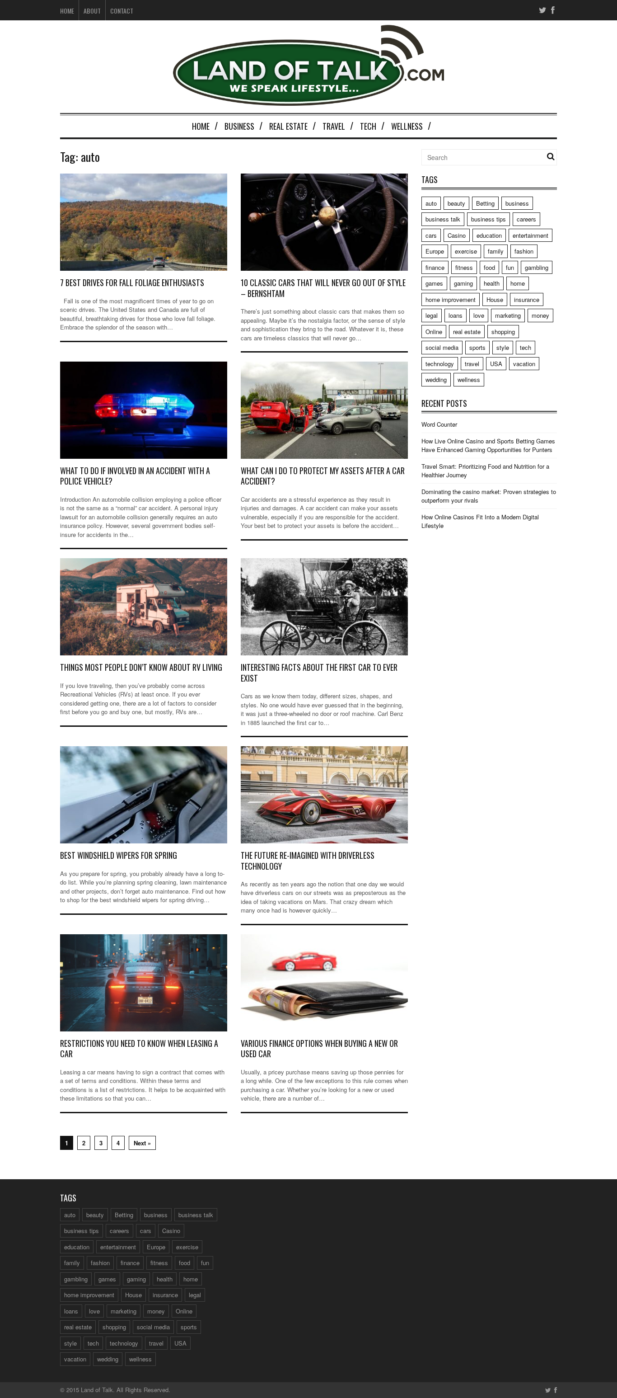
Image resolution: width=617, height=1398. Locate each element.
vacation (524, 363)
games (434, 283)
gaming (463, 283)
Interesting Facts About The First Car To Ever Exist (319, 672)
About (92, 10)
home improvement (450, 299)
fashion (523, 251)
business (517, 203)
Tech (368, 126)
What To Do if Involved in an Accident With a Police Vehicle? (135, 476)
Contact (121, 10)
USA (496, 363)
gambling (536, 267)
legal (431, 315)
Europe (434, 251)
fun (510, 267)
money (540, 315)
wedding (436, 379)
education (489, 235)
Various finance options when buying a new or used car (319, 1048)
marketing (508, 315)
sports (477, 347)
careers (526, 219)
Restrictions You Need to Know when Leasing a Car (139, 1048)
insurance (526, 299)
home (517, 283)
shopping (503, 331)
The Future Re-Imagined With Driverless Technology (307, 860)
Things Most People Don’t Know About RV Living (141, 667)
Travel (334, 126)
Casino (457, 235)
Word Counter (439, 424)
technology (439, 363)
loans (456, 315)
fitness (464, 267)
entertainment (530, 235)
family (496, 251)
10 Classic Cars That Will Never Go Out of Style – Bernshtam (323, 288)
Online (433, 331)
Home (67, 10)
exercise (466, 251)
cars (431, 235)
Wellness (407, 126)
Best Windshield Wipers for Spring (118, 855)
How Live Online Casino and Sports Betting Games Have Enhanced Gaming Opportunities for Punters (488, 445)
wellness (469, 379)
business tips (488, 219)
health (492, 283)
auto (431, 203)
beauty (456, 203)
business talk (442, 219)
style (502, 347)
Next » (142, 1143)
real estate (467, 331)
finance (434, 267)
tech (525, 347)
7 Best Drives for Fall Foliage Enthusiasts (132, 282)
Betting (485, 203)
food (489, 267)
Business (239, 126)
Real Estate (288, 126)
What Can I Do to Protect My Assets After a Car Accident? (323, 476)
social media (441, 347)
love (478, 315)
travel (472, 363)
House (494, 299)
